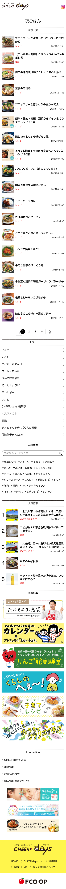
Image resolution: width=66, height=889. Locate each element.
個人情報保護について (17, 781)
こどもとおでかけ (28, 519)
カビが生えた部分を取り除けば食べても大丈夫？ (42, 529)
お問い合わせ (12, 774)
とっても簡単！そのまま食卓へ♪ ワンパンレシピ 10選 (39, 152)
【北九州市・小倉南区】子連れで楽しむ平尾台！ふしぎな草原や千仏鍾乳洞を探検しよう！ (42, 513)
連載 (17, 62)
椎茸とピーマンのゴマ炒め (30, 297)
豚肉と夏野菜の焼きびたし (30, 184)
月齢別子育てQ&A (12, 434)
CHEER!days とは (15, 760)
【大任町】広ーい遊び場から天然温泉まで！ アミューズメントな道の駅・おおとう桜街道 (42, 545)
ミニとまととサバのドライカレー (34, 233)
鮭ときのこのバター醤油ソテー (33, 313)
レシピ (18, 46)
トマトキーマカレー (26, 201)
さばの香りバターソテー (29, 217)
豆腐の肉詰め (23, 88)
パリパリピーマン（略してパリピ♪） (36, 168)
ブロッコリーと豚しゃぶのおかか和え (37, 104)
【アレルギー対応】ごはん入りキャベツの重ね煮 (39, 56)
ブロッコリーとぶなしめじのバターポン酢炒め (39, 40)
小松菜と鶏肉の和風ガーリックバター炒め (39, 281)
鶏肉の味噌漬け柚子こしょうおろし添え (38, 72)
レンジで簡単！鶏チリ (28, 249)
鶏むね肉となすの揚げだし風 (32, 136)
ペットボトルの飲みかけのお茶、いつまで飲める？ (42, 577)
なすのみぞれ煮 (29, 561)
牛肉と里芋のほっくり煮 (29, 265)
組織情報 (9, 767)
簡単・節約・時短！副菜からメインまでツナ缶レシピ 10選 (39, 120)
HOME (14, 861)
